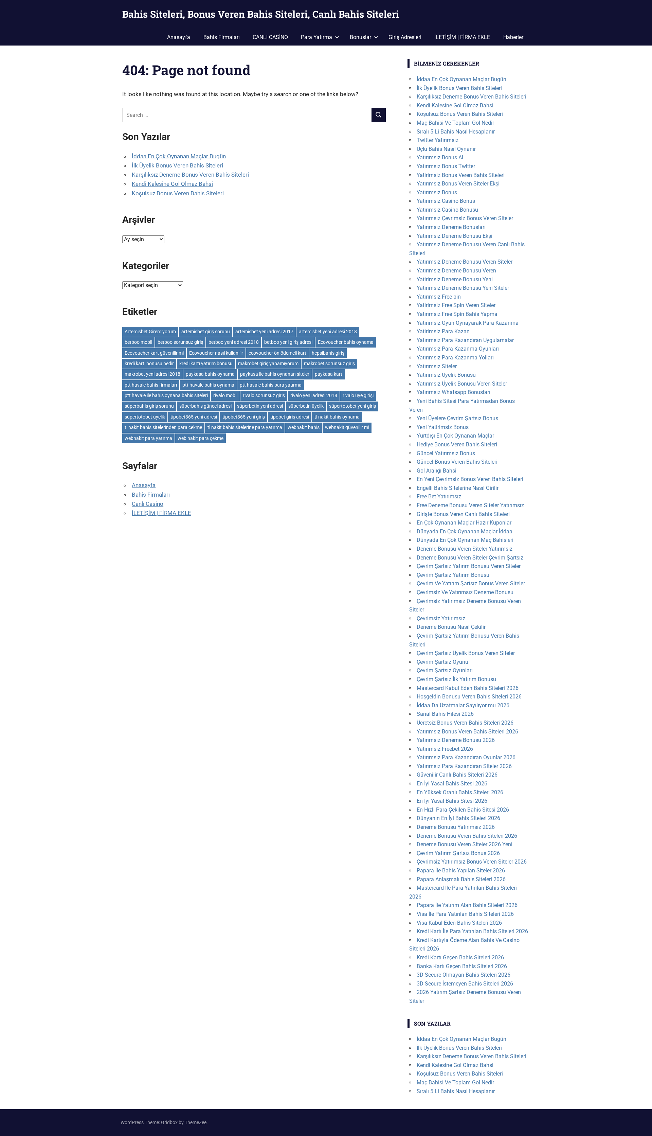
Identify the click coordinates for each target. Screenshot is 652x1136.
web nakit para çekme (200, 438)
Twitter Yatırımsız (437, 140)
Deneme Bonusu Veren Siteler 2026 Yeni (464, 844)
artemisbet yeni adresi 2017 (264, 331)
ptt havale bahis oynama (208, 385)
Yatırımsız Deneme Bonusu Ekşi (454, 236)
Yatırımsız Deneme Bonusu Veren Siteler (464, 262)
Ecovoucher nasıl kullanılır (216, 353)
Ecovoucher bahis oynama (346, 342)
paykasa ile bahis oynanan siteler (274, 374)
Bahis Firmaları (221, 37)
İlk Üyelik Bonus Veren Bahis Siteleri (177, 165)
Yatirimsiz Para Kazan (443, 331)
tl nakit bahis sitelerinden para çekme (163, 427)
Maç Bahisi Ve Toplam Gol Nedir (455, 123)
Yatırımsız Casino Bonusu (447, 210)
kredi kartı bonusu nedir (149, 363)
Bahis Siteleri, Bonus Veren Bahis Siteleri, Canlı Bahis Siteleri (260, 14)
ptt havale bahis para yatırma (271, 385)
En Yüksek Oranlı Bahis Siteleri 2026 (460, 792)
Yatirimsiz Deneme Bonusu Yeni (455, 279)
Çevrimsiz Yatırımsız (441, 618)
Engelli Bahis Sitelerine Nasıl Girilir (458, 488)
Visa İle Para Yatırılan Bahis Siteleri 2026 (465, 914)
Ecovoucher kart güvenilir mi (154, 353)
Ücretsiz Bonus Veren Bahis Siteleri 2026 (465, 723)
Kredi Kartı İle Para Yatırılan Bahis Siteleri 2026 (472, 931)
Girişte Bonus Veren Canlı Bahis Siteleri (463, 514)
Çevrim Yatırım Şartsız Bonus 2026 (458, 853)
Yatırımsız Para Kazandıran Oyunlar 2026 (466, 757)
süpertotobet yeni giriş (352, 406)
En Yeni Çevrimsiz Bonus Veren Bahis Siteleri (470, 479)
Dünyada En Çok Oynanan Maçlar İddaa (464, 531)
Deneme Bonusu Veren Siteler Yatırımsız (464, 549)
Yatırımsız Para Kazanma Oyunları (458, 348)
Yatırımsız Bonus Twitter (446, 166)
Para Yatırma (316, 37)
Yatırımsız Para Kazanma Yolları (455, 357)
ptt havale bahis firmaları (151, 385)
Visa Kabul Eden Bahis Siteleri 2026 (459, 923)
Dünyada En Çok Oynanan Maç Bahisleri (465, 540)
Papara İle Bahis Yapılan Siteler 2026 (461, 870)
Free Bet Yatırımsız (439, 496)
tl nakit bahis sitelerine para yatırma (244, 427)
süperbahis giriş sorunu (149, 406)
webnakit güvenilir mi (347, 427)
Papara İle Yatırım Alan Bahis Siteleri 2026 (467, 905)
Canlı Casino (147, 503)
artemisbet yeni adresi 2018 (328, 331)
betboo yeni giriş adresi (288, 342)
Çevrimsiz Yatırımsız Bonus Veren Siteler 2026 (472, 861)
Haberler (513, 37)
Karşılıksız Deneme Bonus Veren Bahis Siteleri (190, 174)
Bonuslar (360, 37)
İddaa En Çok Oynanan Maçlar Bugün (179, 156)
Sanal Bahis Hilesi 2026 (445, 714)
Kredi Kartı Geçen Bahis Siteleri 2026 (460, 957)
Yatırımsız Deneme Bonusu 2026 (456, 740)
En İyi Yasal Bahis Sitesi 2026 (452, 783)
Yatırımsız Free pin (439, 297)
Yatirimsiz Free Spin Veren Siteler (456, 305)
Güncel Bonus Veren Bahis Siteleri (457, 462)
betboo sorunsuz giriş (180, 342)
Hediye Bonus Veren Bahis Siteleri (457, 444)
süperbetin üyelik (306, 406)
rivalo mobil (225, 395)
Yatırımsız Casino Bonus (446, 201)
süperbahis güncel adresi (205, 406)
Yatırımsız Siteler (437, 366)
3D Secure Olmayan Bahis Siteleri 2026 (463, 975)
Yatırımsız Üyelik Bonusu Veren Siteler (462, 383)
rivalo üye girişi (358, 395)
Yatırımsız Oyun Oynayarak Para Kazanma (468, 323)
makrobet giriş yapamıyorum (268, 363)
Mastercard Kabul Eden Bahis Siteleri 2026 (468, 688)
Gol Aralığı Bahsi (436, 470)
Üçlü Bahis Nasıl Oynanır (446, 149)
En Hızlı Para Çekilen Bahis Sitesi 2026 (463, 809)
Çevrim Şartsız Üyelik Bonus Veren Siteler (466, 653)
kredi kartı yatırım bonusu (206, 363)
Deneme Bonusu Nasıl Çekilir (451, 627)
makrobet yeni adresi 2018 (152, 374)
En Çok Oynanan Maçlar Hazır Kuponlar (464, 522)
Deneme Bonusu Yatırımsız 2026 (456, 827)
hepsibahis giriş (328, 353)
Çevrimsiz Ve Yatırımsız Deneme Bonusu (465, 592)
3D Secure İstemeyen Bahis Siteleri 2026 (465, 983)
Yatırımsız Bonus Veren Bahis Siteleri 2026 (467, 731)
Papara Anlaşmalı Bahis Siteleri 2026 (461, 879)
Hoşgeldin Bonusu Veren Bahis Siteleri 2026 (469, 696)
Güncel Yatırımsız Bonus (446, 453)
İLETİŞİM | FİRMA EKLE (462, 37)
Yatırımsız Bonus (437, 192)
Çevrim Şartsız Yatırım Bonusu (453, 575)
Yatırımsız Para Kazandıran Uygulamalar (465, 340)
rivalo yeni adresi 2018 (313, 395)
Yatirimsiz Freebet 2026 (445, 749)
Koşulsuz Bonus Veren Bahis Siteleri (178, 193)
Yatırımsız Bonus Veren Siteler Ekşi (458, 183)
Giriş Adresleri (404, 37)
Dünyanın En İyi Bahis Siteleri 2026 (458, 818)
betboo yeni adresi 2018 (234, 342)
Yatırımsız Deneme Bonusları (451, 227)
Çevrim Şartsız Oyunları (445, 670)
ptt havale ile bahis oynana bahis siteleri (166, 395)
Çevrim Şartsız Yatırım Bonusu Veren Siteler (469, 566)
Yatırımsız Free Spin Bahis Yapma (457, 314)
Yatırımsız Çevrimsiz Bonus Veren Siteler (465, 218)
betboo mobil (138, 342)
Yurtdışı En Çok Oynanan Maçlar (455, 435)
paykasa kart (328, 374)
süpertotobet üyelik (145, 417)
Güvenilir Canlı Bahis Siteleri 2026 (457, 774)
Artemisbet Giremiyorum (150, 331)
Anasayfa (178, 37)
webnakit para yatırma (148, 438)
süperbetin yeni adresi (260, 406)
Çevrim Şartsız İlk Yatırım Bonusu (456, 679)
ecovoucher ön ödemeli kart (277, 353)
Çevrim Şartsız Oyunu (442, 662)
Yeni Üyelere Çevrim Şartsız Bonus (457, 418)
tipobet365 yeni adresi (193, 417)
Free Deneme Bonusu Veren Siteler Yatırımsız (470, 505)
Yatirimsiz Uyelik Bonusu (446, 375)
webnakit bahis (304, 427)
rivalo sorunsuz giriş (264, 395)
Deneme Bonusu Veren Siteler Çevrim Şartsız (470, 557)
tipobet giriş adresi (289, 417)
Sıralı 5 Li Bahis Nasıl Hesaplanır (456, 131)
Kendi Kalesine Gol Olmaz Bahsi (172, 183)
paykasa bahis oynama (210, 374)
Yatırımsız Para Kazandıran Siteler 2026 (464, 766)
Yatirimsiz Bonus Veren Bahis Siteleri (461, 175)
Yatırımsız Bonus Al (440, 157)
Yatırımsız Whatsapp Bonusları (453, 392)
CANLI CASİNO (270, 37)
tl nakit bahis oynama (337, 417)
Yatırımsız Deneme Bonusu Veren (456, 270)
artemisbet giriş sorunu (205, 331)
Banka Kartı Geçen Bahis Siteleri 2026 (462, 966)
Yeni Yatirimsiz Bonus (443, 427)
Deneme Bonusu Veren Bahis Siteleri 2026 (467, 836)
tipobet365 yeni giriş (243, 417)
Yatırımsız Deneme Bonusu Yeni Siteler (463, 288)
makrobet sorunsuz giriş (329, 363)
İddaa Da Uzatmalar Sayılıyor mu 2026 (463, 705)
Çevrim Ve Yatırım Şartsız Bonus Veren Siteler (471, 583)
